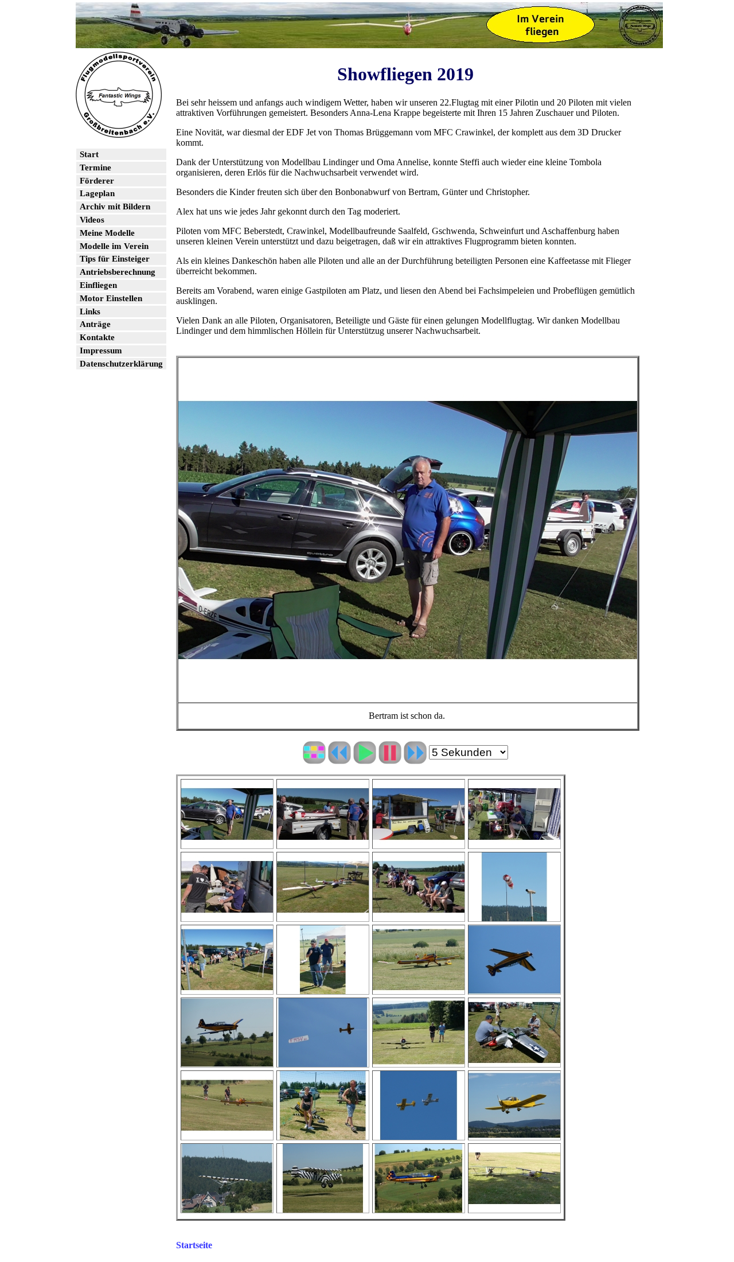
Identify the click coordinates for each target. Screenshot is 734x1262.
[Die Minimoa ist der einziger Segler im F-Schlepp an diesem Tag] (323, 916)
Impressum (101, 350)
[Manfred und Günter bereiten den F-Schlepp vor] (227, 1134)
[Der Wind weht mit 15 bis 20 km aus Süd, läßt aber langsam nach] (514, 916)
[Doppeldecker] (514, 1207)
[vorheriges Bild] (339, 759)
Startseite (194, 1245)
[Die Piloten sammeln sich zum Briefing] (418, 916)
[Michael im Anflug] (418, 1207)
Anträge (95, 324)
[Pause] (389, 759)
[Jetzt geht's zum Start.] (418, 1061)
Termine (95, 167)
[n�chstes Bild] (415, 759)
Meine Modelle (107, 232)
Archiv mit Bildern (115, 206)
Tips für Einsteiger (115, 258)
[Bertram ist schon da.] (227, 843)
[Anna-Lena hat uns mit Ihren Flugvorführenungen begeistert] (323, 1134)
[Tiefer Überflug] (323, 1207)
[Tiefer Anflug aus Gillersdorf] (227, 1207)
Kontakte (97, 337)
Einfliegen (98, 285)
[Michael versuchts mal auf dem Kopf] (514, 989)
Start (89, 154)
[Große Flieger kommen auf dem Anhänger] (323, 843)
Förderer (97, 180)
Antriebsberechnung (117, 271)
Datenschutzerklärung (121, 363)
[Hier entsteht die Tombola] (514, 843)
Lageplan (97, 193)
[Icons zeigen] (314, 759)
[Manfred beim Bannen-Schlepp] (323, 1061)
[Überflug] (514, 1134)
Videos (92, 219)
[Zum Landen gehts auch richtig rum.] (227, 1061)
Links (90, 311)
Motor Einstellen (111, 298)
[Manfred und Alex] (323, 989)
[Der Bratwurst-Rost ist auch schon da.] (418, 843)
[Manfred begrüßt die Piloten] (227, 989)
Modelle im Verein (114, 246)
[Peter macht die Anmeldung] (227, 916)
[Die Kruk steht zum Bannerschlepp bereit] (418, 989)
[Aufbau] (514, 1061)
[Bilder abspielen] (364, 759)
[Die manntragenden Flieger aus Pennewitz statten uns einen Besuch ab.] (418, 1134)
